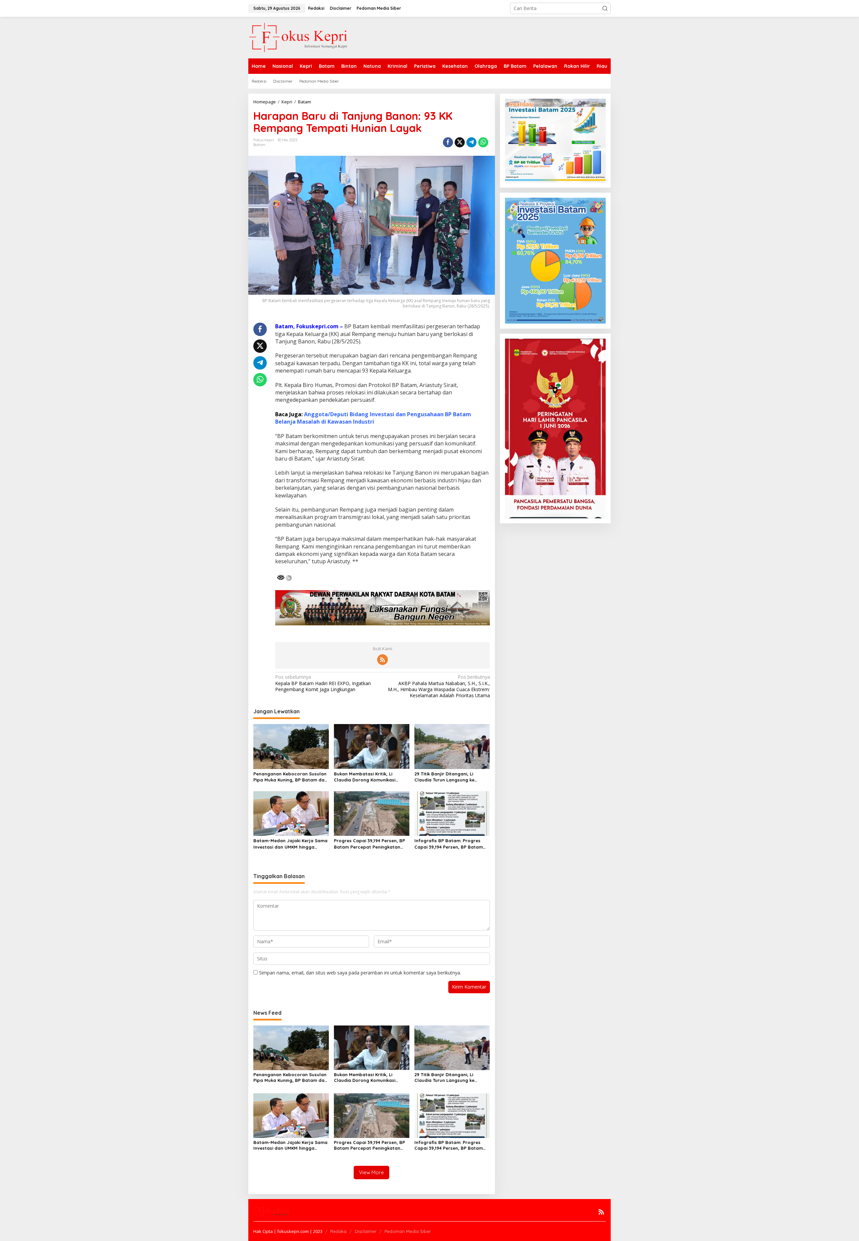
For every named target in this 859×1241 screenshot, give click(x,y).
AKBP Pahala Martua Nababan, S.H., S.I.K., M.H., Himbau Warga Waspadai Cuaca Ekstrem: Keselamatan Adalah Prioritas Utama (439, 686)
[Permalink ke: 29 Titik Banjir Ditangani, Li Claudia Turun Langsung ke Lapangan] (452, 746)
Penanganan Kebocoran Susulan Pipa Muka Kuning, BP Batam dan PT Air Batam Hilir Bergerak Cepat (290, 777)
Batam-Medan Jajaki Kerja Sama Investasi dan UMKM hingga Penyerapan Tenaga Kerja (290, 844)
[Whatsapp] (483, 142)
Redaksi (338, 1231)
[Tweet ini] (460, 142)
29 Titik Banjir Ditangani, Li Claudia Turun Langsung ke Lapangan (444, 777)
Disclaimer (365, 1231)
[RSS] (382, 659)
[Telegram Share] (471, 142)
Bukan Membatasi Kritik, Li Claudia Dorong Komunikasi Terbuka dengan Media (364, 777)
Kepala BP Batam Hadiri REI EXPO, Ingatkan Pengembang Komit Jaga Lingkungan (323, 683)
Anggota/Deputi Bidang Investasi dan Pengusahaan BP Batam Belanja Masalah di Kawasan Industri (373, 418)
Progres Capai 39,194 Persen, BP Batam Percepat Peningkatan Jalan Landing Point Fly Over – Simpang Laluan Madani (369, 844)
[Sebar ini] (448, 142)
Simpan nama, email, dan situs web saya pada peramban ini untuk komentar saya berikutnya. (360, 972)
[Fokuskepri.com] (298, 37)
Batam (259, 144)
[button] (605, 8)
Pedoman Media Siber (408, 1231)
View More (371, 1172)
